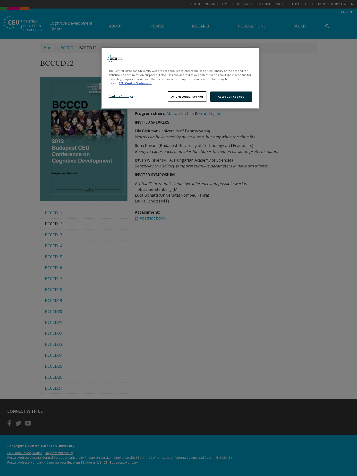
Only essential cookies (187, 96)
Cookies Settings (121, 96)
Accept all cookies (231, 96)
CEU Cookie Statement (135, 83)
